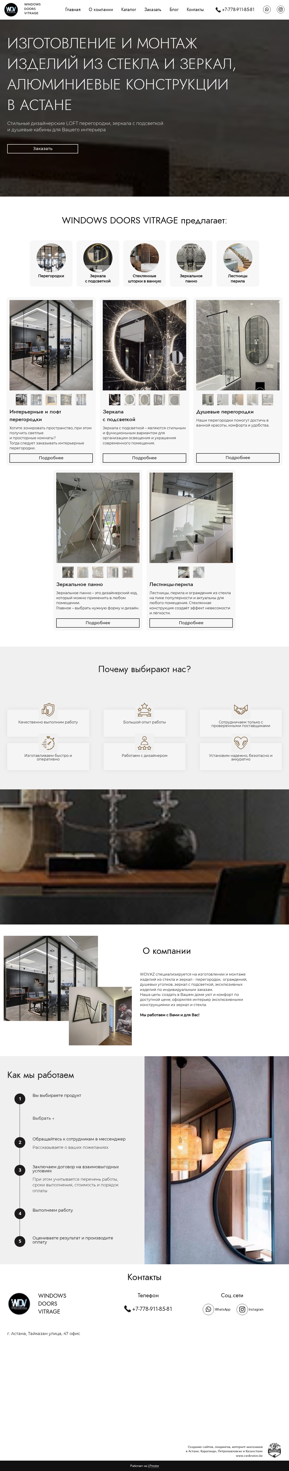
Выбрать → (43, 1118)
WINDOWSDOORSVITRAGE (32, 8)
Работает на (144, 1466)
